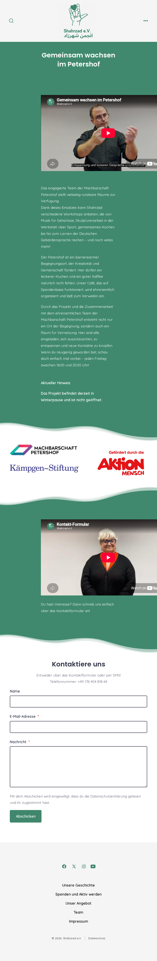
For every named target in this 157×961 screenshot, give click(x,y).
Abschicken (26, 816)
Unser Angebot (78, 903)
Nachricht (20, 741)
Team (78, 912)
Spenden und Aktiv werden (78, 894)
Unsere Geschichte (78, 885)
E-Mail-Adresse (24, 716)
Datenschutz (96, 938)
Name (15, 691)
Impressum (78, 921)
